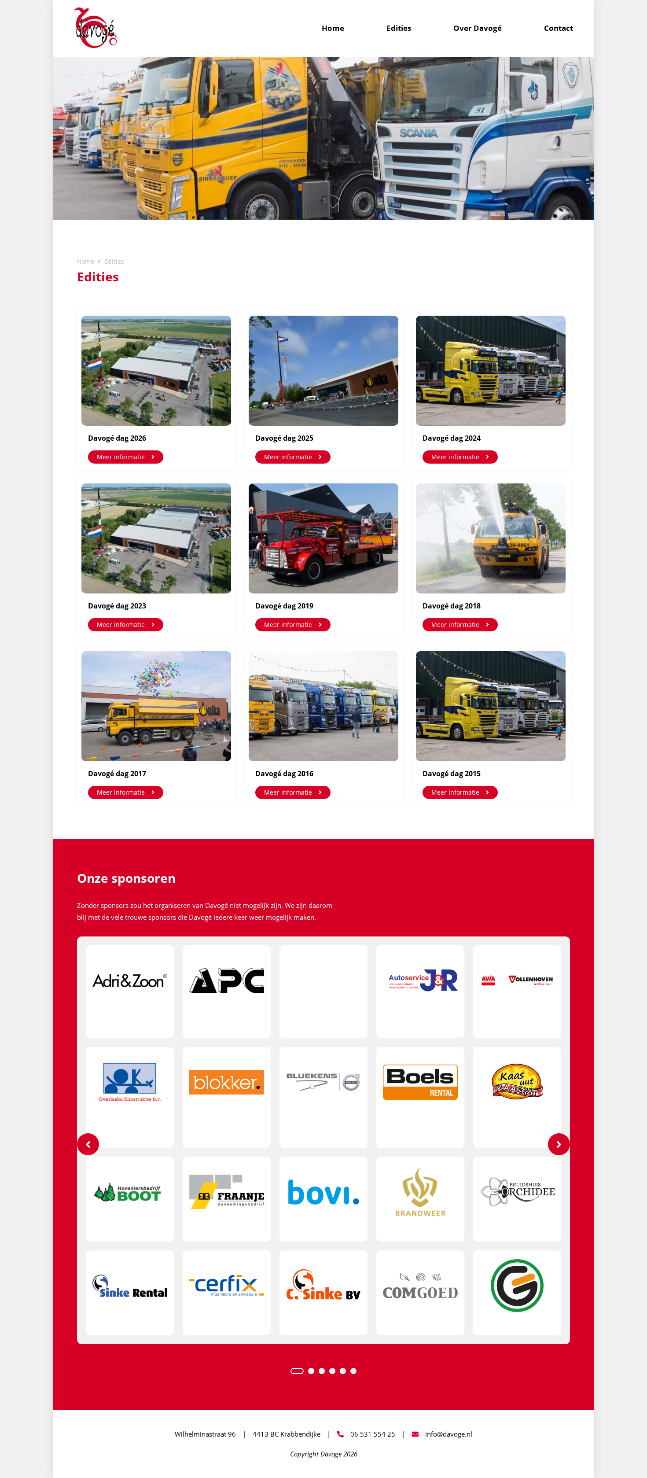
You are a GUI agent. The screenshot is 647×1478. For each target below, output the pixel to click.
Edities (398, 28)
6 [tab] (353, 1371)
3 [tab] (322, 1371)
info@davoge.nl (448, 1434)
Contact (558, 28)
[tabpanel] (323, 1140)
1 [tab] (297, 1371)
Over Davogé (477, 28)
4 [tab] (332, 1371)
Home (333, 28)
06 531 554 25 (372, 1434)
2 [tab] (311, 1371)
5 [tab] (343, 1371)
